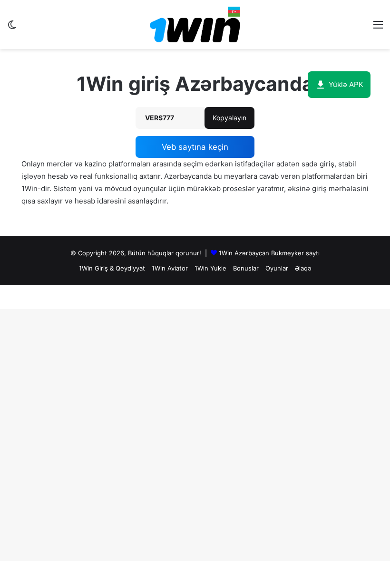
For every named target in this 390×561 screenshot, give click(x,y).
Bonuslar (246, 268)
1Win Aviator (170, 268)
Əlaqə (303, 268)
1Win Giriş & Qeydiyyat (112, 268)
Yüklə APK (346, 84)
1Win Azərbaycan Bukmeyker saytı (269, 253)
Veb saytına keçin (195, 147)
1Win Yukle (210, 268)
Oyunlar (276, 268)
